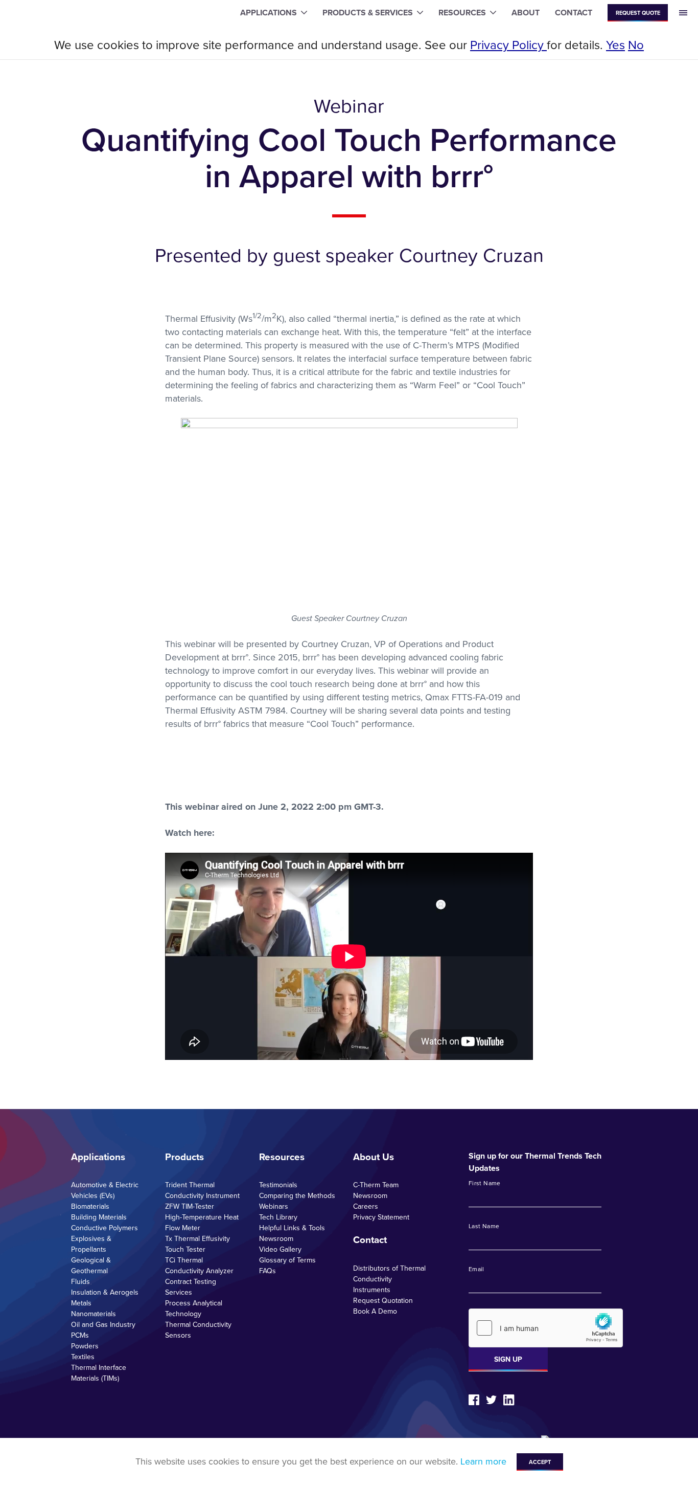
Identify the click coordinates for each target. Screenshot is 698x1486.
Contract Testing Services (190, 1287)
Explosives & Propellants (91, 1244)
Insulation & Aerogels (104, 1292)
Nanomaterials (93, 1313)
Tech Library (278, 1217)
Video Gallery (280, 1249)
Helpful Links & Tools (292, 1228)
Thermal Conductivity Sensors (198, 1330)
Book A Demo (375, 1311)
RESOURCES (462, 12)
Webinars (273, 1206)
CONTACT (573, 12)
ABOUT (525, 12)
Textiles (83, 1356)
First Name (485, 1184)
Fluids (80, 1281)
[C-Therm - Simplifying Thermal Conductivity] (49, 13)
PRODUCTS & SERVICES (367, 12)
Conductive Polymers (104, 1228)
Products (184, 1157)
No (636, 45)
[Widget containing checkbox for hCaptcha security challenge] (546, 1327)
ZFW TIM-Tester (189, 1206)
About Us (373, 1157)
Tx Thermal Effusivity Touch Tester (197, 1244)
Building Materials (99, 1217)
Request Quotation (383, 1300)
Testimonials (278, 1185)
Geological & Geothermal (91, 1265)
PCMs (80, 1335)
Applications (98, 1157)
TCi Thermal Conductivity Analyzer (199, 1265)
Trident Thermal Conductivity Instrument (202, 1190)
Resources (282, 1157)
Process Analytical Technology (193, 1308)
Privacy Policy (508, 45)
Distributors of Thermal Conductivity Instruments (389, 1279)
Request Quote (638, 13)
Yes (615, 45)
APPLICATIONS (268, 12)
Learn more (483, 1461)
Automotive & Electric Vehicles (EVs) (104, 1190)
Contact (370, 1240)
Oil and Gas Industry (103, 1324)
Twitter (491, 1399)
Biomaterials (90, 1206)
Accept (540, 1462)
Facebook (474, 1399)
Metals (81, 1303)
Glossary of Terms (287, 1260)
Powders (85, 1346)
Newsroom (276, 1238)
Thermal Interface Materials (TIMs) (98, 1373)
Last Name (484, 1227)
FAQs (267, 1271)
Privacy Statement (381, 1217)
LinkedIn (509, 1400)
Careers (365, 1206)
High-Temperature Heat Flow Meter (202, 1222)
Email (476, 1270)
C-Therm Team (376, 1185)
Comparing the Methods (297, 1195)
